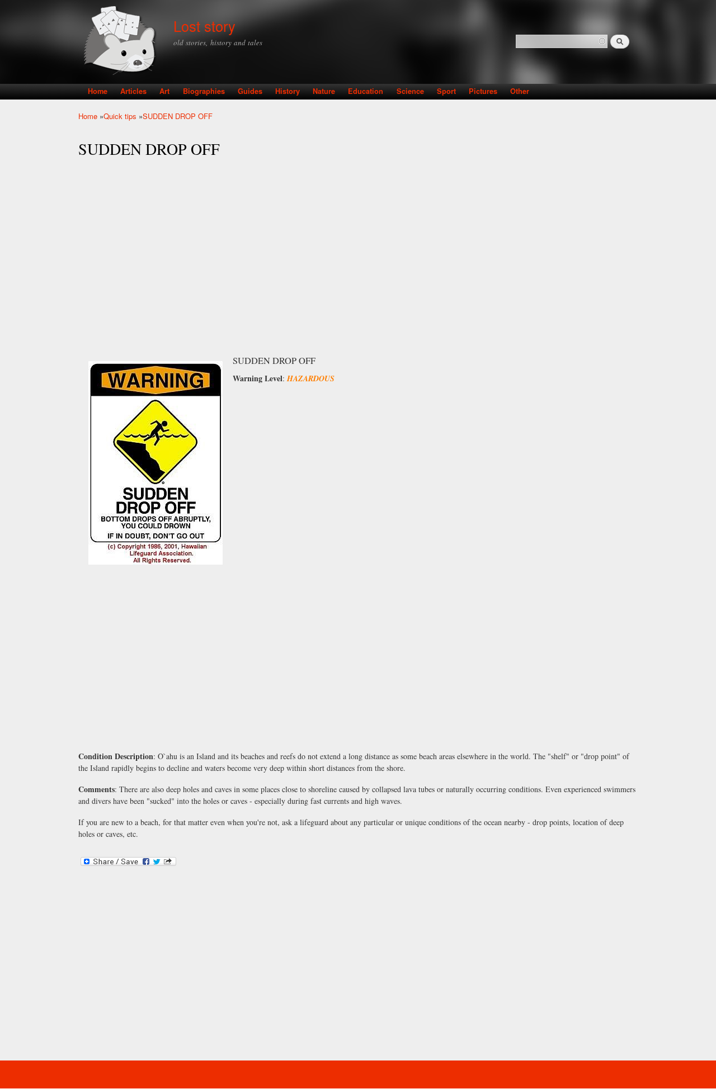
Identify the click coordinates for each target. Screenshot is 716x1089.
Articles (133, 91)
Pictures (483, 91)
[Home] (121, 41)
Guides (250, 91)
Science (410, 91)
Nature (324, 91)
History (287, 91)
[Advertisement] (358, 246)
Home (97, 91)
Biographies (204, 91)
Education (365, 91)
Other (519, 91)
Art (164, 91)
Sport (446, 91)
